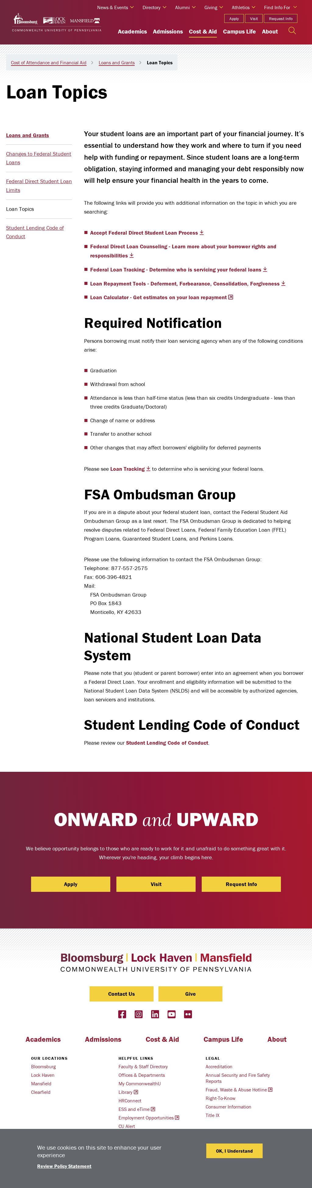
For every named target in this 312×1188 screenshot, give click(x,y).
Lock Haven (43, 1075)
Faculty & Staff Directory (143, 1066)
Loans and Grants (117, 62)
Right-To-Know (221, 1098)
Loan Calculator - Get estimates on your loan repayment (158, 297)
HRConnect (130, 1101)
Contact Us (121, 993)
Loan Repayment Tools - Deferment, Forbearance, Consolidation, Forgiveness (185, 283)
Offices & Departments (142, 1075)
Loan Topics (20, 208)
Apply (234, 18)
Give (190, 993)
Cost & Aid (203, 31)
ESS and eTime (134, 1109)
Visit (254, 18)
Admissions (168, 31)
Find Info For (277, 7)
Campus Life (239, 31)
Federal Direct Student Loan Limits (39, 185)
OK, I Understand (234, 1151)
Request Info (280, 18)
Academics (132, 31)
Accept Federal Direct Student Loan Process (144, 232)
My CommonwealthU (140, 1083)
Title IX (212, 1115)
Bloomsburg (43, 1066)
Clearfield (41, 1092)
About (270, 31)
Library (126, 1092)
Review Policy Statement (64, 1166)
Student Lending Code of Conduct (35, 232)
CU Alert (127, 1126)
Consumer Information (228, 1107)
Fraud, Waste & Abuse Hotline (236, 1090)
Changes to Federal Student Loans (38, 158)
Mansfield (41, 1083)
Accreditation (219, 1066)
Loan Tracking (127, 468)
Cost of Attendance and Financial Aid (49, 62)
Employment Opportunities (146, 1118)
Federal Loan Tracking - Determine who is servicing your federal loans (175, 269)
